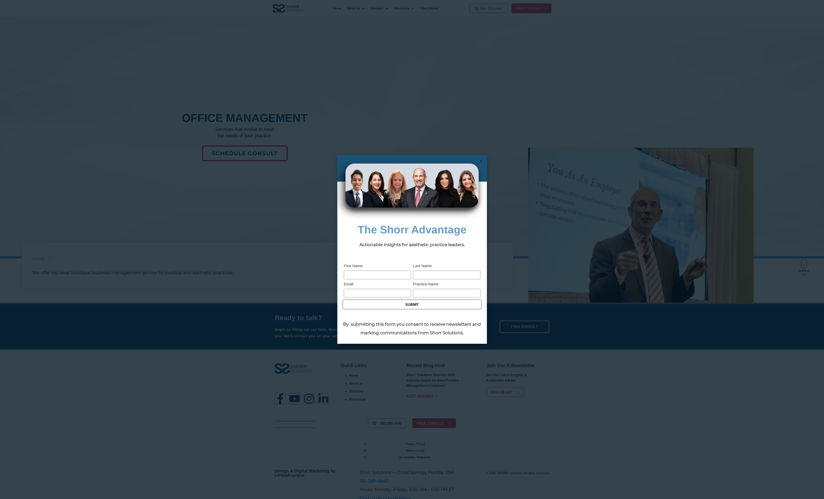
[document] (412, 249)
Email (348, 284)
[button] (481, 161)
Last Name (422, 266)
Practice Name (425, 284)
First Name (353, 266)
